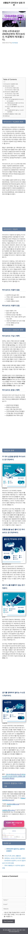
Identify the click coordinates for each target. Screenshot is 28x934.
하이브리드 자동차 (9, 86)
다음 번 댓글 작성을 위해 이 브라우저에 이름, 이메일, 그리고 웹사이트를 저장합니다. (14, 914)
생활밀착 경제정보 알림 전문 (14, 3)
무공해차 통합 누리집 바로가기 (14, 824)
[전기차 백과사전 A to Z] (13, 774)
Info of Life (7, 856)
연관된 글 (6, 116)
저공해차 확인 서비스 (8, 810)
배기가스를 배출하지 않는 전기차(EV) (15, 107)
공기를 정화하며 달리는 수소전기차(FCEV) (15, 111)
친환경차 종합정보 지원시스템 (12, 114)
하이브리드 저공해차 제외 (11, 84)
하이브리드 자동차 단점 (13, 89)
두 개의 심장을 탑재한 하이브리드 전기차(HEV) (15, 100)
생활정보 (18, 856)
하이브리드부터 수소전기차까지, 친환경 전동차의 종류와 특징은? (13, 776)
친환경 (23, 858)
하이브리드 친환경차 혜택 (11, 91)
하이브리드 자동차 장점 (13, 88)
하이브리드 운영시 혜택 (13, 95)
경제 (13, 856)
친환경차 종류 (8, 97)
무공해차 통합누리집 (13, 804)
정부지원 (18, 858)
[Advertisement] (14, 61)
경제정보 (7, 858)
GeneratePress (15, 931)
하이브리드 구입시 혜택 (13, 93)
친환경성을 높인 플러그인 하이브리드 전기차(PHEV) (15, 103)
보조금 (13, 858)
